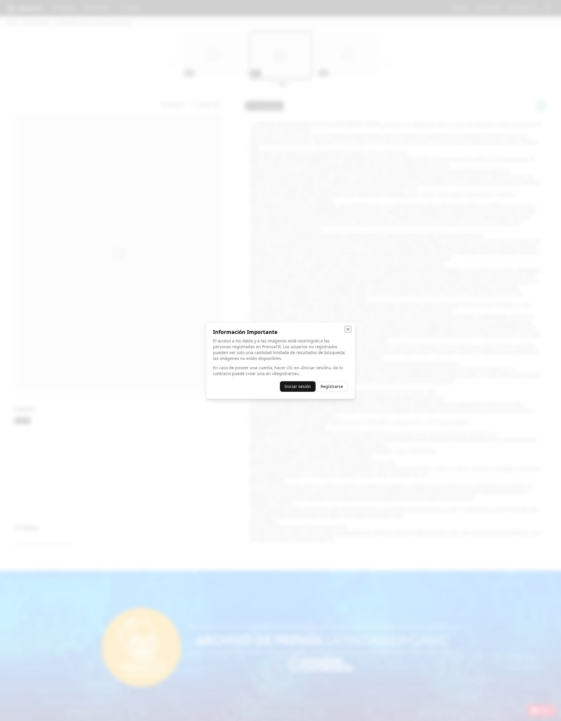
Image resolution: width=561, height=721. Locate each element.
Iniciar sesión (298, 386)
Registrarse (332, 386)
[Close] (348, 329)
